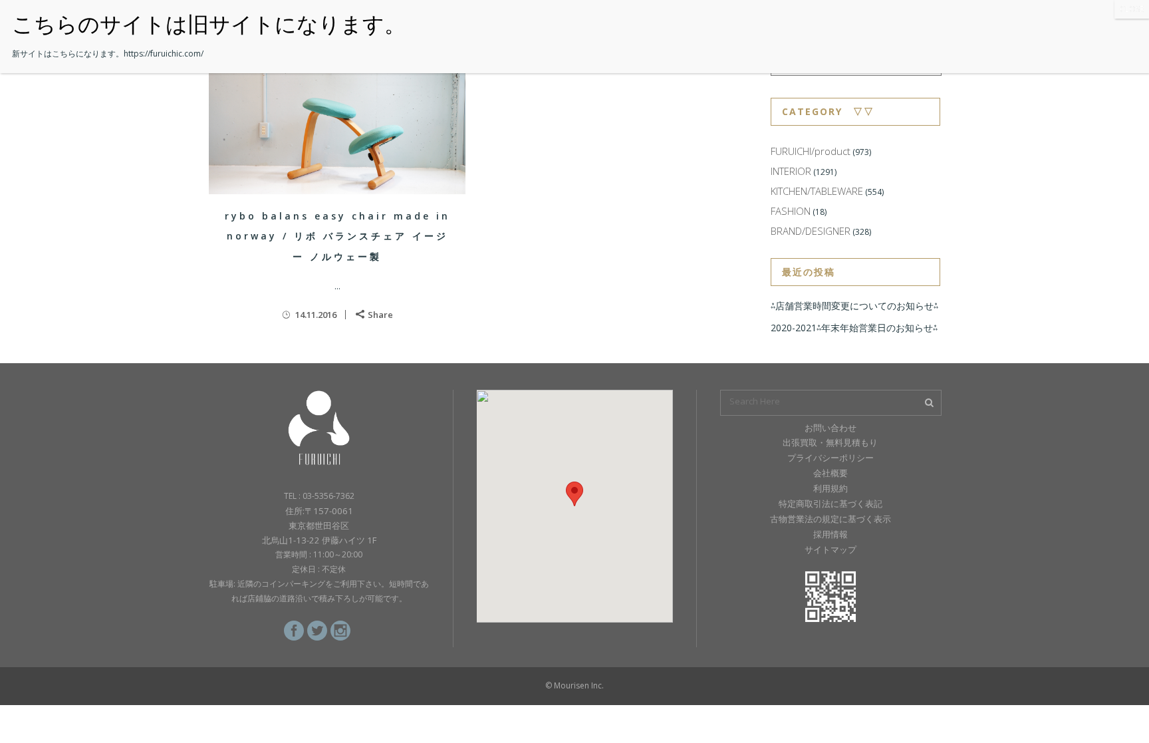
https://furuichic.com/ (163, 53)
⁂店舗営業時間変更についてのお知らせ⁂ (854, 305)
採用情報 (830, 534)
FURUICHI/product (810, 151)
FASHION (791, 211)
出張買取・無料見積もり (830, 442)
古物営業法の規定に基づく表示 (830, 519)
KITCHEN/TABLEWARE (817, 191)
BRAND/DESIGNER (810, 230)
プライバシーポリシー (830, 458)
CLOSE (1132, 9)
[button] (574, 494)
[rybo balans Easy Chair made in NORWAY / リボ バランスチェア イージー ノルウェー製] (337, 122)
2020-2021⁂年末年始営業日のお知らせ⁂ (854, 327)
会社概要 (830, 473)
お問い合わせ (830, 428)
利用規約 (830, 488)
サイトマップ (830, 549)
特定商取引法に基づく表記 (830, 504)
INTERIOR (791, 171)
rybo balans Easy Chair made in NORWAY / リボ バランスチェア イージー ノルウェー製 (337, 236)
